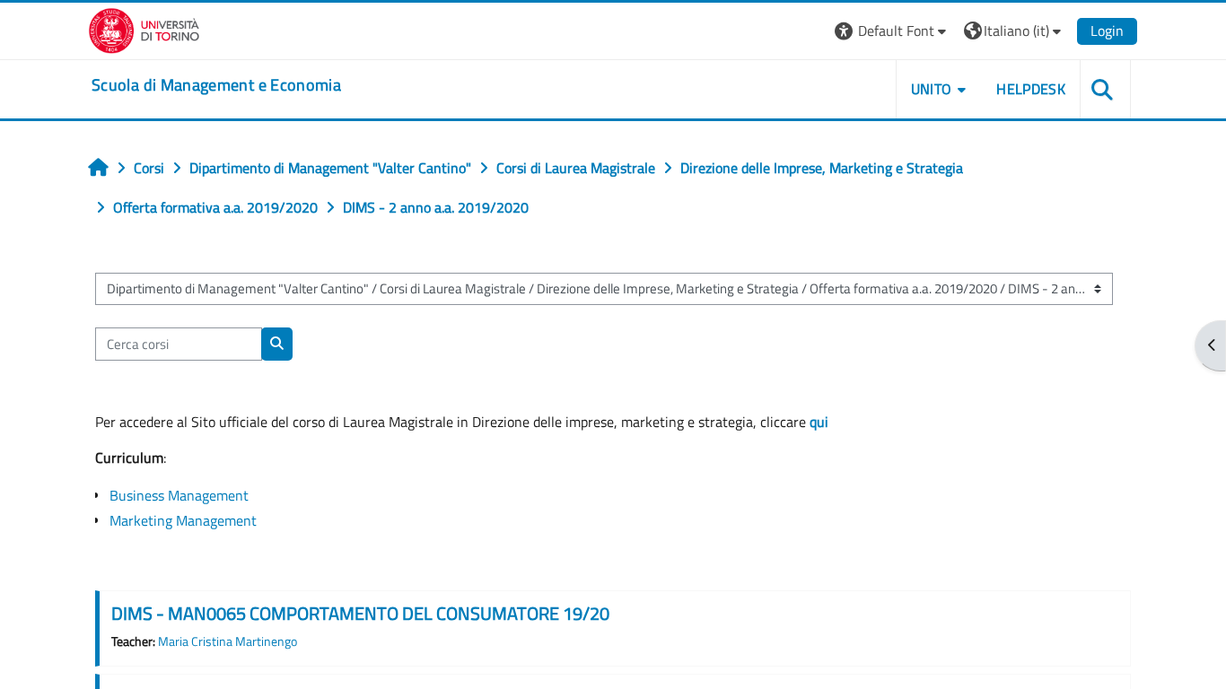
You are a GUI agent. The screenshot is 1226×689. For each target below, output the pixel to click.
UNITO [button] (931, 89)
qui (819, 421)
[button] (892, 31)
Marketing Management (183, 520)
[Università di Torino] (144, 28)
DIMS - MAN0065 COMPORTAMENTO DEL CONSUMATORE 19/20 (360, 613)
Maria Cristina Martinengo (227, 641)
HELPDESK (1030, 89)
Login (1107, 30)
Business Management (179, 495)
